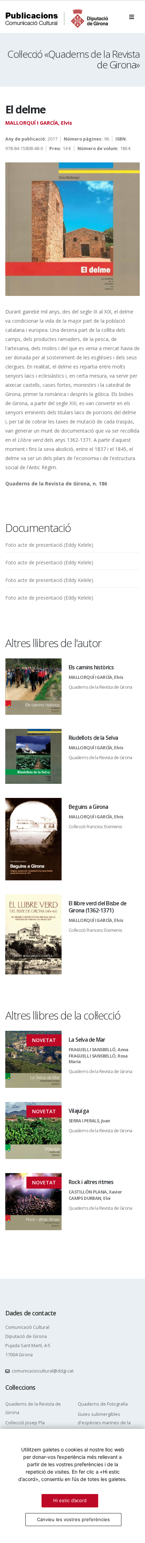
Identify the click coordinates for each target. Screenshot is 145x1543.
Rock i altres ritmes (91, 1182)
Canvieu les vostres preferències (73, 1519)
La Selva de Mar (87, 1039)
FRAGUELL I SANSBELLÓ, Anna (98, 1050)
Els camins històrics (91, 667)
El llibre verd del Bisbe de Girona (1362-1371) (97, 907)
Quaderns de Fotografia (103, 1404)
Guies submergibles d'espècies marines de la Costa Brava (104, 1422)
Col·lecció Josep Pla (25, 1423)
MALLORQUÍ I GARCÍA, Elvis (38, 122)
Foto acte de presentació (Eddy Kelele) (49, 544)
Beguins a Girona (88, 807)
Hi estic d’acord (70, 1500)
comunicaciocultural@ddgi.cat (43, 1371)
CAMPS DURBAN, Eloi (90, 1198)
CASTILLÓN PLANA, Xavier (95, 1192)
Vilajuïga (79, 1111)
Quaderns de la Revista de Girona (100, 687)
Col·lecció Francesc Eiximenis (95, 827)
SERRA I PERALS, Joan (89, 1121)
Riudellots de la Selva (93, 738)
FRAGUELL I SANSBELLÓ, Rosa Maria (98, 1059)
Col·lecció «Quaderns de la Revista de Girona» (73, 59)
